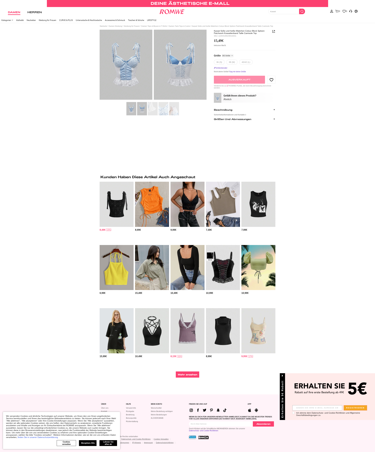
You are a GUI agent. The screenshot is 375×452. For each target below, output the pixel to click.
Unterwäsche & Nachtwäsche (89, 20)
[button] (271, 80)
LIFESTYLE (151, 20)
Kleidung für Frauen (47, 20)
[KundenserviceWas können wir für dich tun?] (350, 11)
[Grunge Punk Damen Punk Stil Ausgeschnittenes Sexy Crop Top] (223, 330)
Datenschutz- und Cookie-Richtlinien (203, 431)
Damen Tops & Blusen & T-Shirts (154, 26)
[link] (187, 3)
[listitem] (117, 212)
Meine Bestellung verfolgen (162, 411)
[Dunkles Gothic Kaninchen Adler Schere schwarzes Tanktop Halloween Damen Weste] (258, 204)
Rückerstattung (132, 421)
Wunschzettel (156, 408)
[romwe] (172, 11)
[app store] (250, 409)
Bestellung (130, 415)
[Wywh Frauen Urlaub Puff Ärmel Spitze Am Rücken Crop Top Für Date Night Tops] (258, 267)
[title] (187, 177)
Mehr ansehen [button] (187, 374)
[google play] (256, 409)
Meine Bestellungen (159, 415)
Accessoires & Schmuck (115, 20)
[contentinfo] (102, 229)
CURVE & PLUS (66, 20)
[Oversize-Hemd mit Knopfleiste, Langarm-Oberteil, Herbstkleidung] (152, 267)
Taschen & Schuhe (136, 20)
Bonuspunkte (131, 418)
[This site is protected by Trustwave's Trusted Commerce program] (192, 437)
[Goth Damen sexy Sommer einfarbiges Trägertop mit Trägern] (152, 330)
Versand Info (131, 408)
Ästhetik (20, 20)
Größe (222, 55)
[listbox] (331, 11)
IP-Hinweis (136, 443)
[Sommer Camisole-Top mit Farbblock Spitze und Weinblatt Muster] (187, 330)
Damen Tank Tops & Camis (179, 26)
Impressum (148, 443)
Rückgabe (130, 411)
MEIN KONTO (156, 404)
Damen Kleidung (115, 26)
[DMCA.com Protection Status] (203, 437)
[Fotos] (153, 65)
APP (249, 404)
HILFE (128, 404)
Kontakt (104, 411)
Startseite (103, 26)
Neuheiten (31, 20)
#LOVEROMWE (157, 418)
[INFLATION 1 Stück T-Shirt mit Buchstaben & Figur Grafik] (117, 330)
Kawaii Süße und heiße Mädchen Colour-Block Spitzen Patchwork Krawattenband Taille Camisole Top (239, 32)
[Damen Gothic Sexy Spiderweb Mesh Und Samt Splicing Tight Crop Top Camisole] (223, 267)
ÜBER (103, 404)
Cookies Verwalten (161, 439)
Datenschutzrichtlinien (165, 443)
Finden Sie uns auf (198, 404)
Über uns (104, 408)
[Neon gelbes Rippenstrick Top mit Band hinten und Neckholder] (117, 267)
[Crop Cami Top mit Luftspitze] (187, 204)
